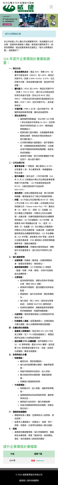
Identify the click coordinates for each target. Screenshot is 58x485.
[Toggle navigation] (51, 7)
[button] (4, 20)
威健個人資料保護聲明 (29, 480)
